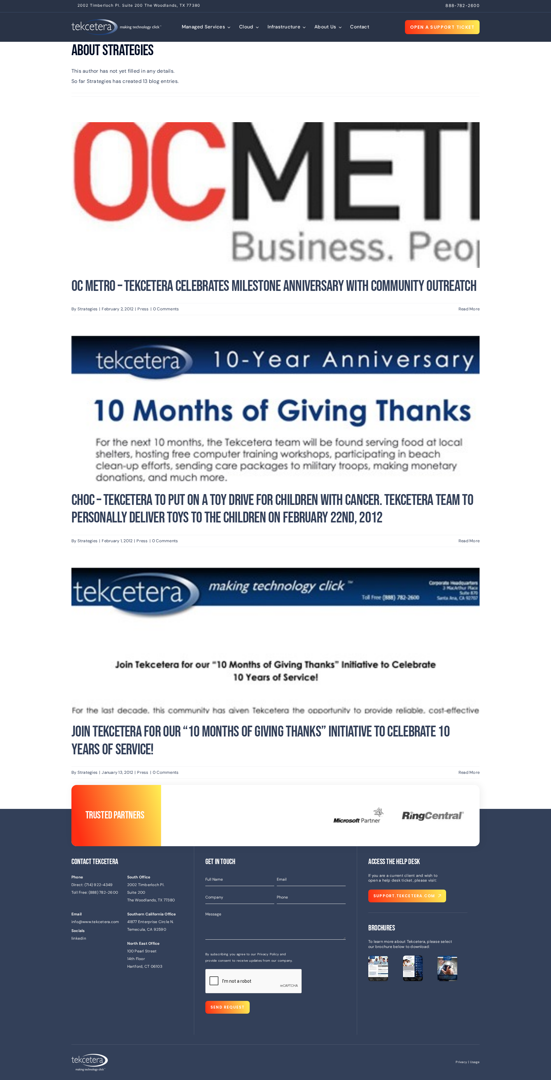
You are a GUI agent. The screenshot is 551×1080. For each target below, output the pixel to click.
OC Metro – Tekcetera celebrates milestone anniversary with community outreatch (273, 286)
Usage (475, 1062)
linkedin (78, 938)
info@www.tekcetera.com (95, 921)
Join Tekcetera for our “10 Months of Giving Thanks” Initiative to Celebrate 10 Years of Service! (260, 741)
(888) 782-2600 (103, 892)
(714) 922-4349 (98, 884)
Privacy (461, 1062)
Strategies (87, 309)
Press (143, 309)
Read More (469, 309)
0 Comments (166, 309)
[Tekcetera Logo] (116, 21)
